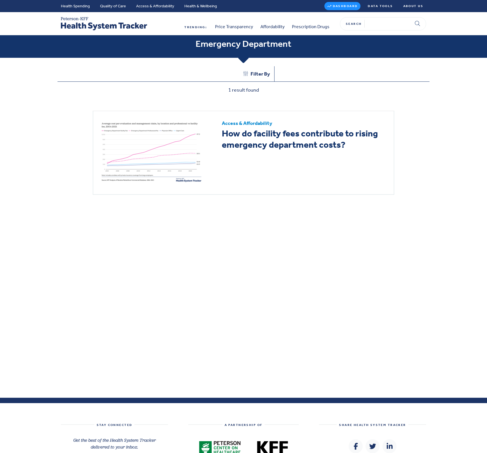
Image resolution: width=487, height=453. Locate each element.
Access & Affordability (155, 6)
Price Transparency (234, 27)
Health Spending (75, 6)
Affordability (272, 27)
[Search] (417, 24)
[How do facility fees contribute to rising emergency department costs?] (151, 152)
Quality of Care (113, 6)
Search (354, 24)
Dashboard (345, 6)
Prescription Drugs (310, 27)
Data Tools (380, 6)
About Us (413, 6)
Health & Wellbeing (200, 6)
